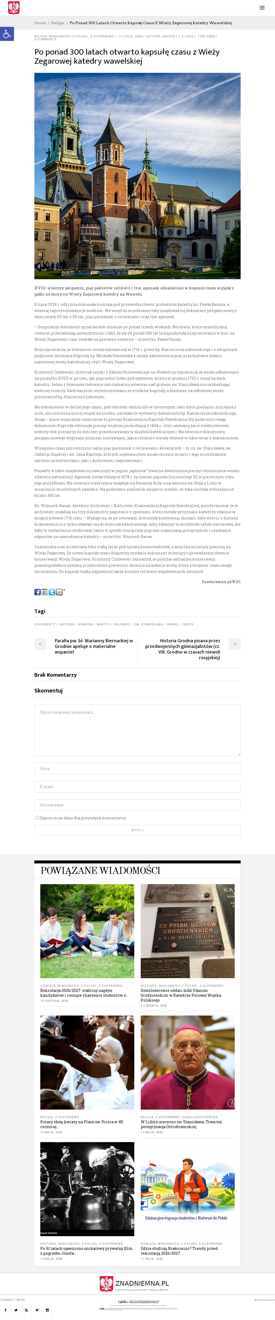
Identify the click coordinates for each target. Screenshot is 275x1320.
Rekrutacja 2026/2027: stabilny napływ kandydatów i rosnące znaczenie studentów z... (84, 993)
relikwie (121, 624)
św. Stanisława (148, 624)
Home (40, 23)
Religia (57, 23)
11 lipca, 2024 (130, 36)
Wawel (173, 624)
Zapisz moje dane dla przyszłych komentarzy (83, 817)
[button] (7, 34)
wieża (188, 624)
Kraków (86, 624)
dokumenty (44, 624)
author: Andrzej (162, 36)
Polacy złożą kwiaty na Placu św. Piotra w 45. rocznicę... (82, 1124)
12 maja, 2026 (51, 1132)
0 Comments (45, 39)
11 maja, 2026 (152, 1259)
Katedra (67, 624)
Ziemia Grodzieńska (200, 1117)
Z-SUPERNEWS (102, 36)
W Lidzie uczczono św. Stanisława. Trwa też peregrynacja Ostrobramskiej (181, 1124)
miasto (103, 624)
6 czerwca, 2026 (154, 1005)
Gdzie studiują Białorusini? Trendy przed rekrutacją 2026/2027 (179, 1251)
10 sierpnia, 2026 (54, 1001)
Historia (149, 986)
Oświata (47, 986)
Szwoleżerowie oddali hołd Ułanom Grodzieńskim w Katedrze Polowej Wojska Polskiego (181, 995)
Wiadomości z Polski (68, 36)
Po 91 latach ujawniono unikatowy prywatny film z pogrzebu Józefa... (86, 1251)
